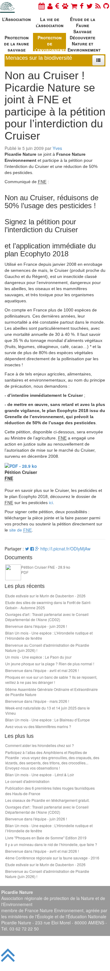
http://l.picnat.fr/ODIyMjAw (65, 549)
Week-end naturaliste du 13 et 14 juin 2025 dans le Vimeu (47, 710)
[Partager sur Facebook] (32, 549)
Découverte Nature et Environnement (83, 42)
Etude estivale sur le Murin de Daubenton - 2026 (45, 595)
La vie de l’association (50, 22)
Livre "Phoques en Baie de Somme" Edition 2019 (45, 837)
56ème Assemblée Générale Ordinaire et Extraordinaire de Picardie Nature (51, 692)
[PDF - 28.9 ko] (21, 465)
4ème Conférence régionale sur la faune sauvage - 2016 (52, 857)
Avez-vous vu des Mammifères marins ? (38, 726)
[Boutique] (74, 5)
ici (51, 502)
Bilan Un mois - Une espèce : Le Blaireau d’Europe (47, 719)
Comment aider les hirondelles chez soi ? (39, 745)
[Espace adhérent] (50, 5)
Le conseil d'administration (27, 781)
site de (20, 530)
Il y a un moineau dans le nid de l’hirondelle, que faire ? (51, 844)
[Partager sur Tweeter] (27, 549)
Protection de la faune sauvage (16, 42)
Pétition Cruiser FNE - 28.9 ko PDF (45, 569)
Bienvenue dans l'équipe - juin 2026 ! (36, 626)
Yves (57, 148)
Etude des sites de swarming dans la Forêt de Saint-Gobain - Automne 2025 (48, 605)
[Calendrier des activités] (41, 5)
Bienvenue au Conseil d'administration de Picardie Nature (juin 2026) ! (47, 647)
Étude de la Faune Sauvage (82, 24)
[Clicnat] (65, 5)
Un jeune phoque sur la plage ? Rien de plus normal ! (49, 663)
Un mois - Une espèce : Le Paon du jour (38, 657)
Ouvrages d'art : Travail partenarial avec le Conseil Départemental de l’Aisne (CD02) (47, 617)
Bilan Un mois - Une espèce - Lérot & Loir (39, 774)
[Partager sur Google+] (37, 549)
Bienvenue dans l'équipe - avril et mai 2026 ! (42, 670)
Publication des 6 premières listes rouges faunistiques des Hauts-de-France (50, 790)
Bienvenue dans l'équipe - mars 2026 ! (37, 701)
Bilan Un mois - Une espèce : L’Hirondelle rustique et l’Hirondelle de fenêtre (49, 635)
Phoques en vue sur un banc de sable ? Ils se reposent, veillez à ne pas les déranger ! (51, 679)
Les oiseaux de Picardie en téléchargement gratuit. (47, 800)
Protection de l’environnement (50, 42)
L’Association (16, 19)
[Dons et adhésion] (57, 5)
